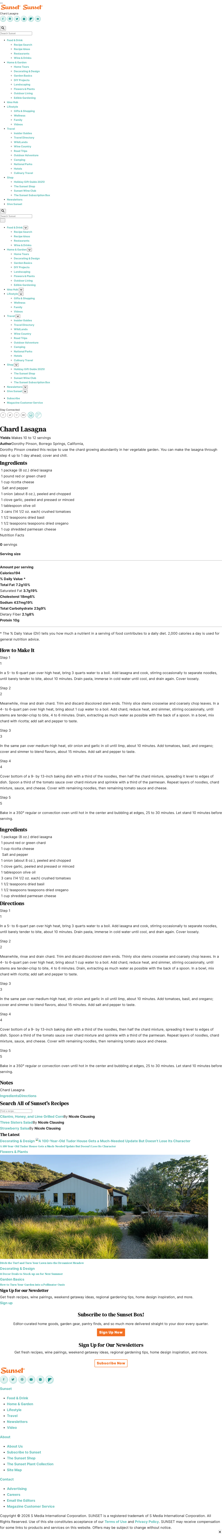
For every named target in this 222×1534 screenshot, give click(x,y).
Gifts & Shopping (24, 111)
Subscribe (13, 398)
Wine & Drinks (22, 58)
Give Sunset (14, 204)
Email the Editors (21, 1500)
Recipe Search (23, 44)
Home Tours (21, 66)
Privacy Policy (147, 1522)
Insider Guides (23, 133)
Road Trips (20, 151)
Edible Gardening (25, 97)
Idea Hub (12, 102)
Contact (7, 1479)
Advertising (17, 1489)
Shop (10, 177)
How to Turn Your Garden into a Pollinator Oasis (32, 1285)
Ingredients (9, 1096)
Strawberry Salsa (14, 1128)
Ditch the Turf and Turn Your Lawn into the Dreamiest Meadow (42, 1263)
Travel (11, 128)
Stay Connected (10, 409)
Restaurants (21, 53)
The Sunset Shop (24, 186)
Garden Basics (23, 75)
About (5, 1437)
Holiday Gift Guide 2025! (29, 181)
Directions (27, 1096)
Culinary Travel (23, 173)
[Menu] (1, 3)
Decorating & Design (27, 71)
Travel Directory (24, 137)
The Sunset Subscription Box (32, 195)
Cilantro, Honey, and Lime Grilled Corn (31, 1116)
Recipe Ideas (22, 49)
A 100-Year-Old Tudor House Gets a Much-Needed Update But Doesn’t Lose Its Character (58, 1146)
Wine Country (22, 146)
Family (18, 120)
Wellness (19, 115)
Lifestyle (12, 106)
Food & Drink (15, 40)
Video (12, 1428)
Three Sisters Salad (16, 1122)
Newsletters (14, 199)
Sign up (6, 1303)
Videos (18, 124)
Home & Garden (17, 62)
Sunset (6, 1389)
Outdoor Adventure (26, 155)
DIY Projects (21, 80)
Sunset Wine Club (25, 190)
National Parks (23, 164)
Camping (19, 159)
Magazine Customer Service (25, 402)
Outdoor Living (23, 93)
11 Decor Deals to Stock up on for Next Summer (31, 1274)
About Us (15, 1446)
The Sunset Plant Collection (30, 1464)
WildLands (21, 142)
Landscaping (22, 84)
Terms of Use (116, 1522)
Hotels (18, 168)
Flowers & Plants (24, 89)
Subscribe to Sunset (24, 1452)
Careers (13, 1495)
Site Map (14, 1470)
